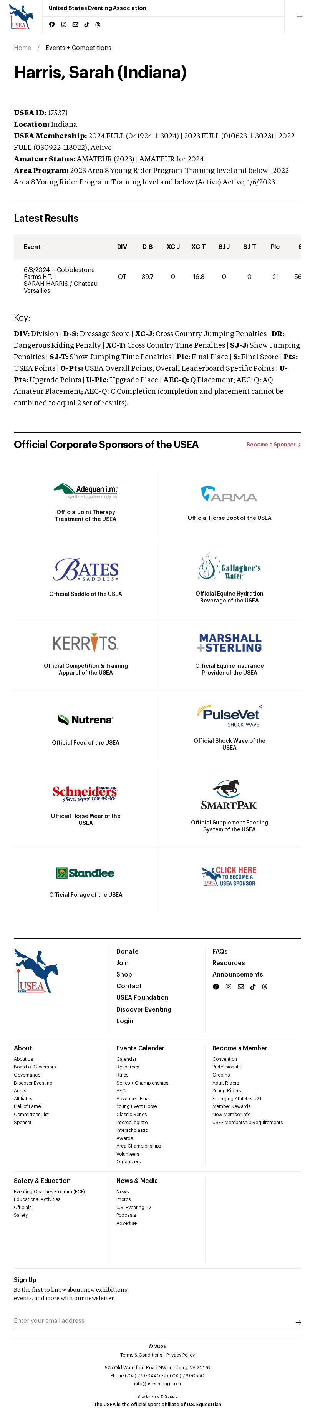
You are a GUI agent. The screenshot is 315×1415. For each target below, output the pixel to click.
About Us (23, 1059)
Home (22, 48)
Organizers (128, 1162)
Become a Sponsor (271, 445)
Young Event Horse (136, 1106)
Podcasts (126, 1215)
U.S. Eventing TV (133, 1207)
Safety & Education (42, 1181)
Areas (20, 1090)
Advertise (126, 1223)
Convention (224, 1059)
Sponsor (23, 1122)
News (122, 1191)
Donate (127, 952)
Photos (123, 1199)
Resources (228, 963)
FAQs (220, 952)
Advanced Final (133, 1099)
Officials (23, 1207)
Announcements (237, 975)
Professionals (226, 1067)
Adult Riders (225, 1083)
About (23, 1048)
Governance (27, 1075)
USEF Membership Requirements (247, 1122)
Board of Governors (35, 1067)
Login (124, 1021)
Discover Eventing (143, 1010)
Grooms (221, 1075)
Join (122, 963)
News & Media (137, 1181)
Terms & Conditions (141, 1355)
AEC (121, 1090)
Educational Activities (37, 1199)
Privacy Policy (180, 1355)
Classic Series (131, 1114)
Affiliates (23, 1099)
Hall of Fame (27, 1106)
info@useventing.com (157, 1384)
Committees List (31, 1114)
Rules (122, 1075)
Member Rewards (231, 1106)
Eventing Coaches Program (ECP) (49, 1191)
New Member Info (231, 1114)
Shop (124, 975)
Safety (21, 1215)
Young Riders (226, 1090)
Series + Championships (142, 1083)
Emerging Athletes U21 (236, 1099)
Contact (129, 986)
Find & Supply (164, 1396)
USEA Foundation (142, 998)
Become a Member (239, 1048)
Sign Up (25, 1280)
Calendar (126, 1059)
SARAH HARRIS (47, 284)
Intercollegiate (132, 1122)
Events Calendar (140, 1048)
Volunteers (127, 1154)
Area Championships (138, 1146)
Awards (124, 1138)
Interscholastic (132, 1130)
